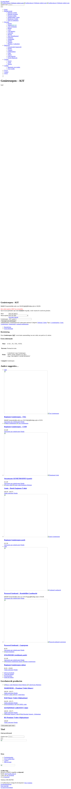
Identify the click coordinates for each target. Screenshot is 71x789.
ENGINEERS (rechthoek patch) (15, 655)
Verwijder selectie (13, 317)
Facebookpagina (8, 757)
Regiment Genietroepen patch (14, 540)
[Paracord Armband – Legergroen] (37, 621)
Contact (6, 760)
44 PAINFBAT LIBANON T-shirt (16, 708)
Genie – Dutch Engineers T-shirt (15, 488)
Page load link (4, 786)
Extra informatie (8, 328)
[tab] (37, 327)
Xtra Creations (28, 783)
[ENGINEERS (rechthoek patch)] (37, 652)
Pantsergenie (12, 324)
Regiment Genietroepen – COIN (15, 427)
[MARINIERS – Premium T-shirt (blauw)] (37, 685)
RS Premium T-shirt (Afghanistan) (16, 717)
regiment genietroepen (22, 324)
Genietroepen (4, 324)
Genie (61, 322)
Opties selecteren (8, 493)
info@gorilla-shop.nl (10, 774)
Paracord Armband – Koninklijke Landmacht (20, 593)
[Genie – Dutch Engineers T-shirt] (37, 485)
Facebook (11, 775)
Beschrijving (7, 327)
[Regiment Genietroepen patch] (37, 515)
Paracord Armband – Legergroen (16, 645)
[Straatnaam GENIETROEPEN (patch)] (37, 454)
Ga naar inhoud (5, 1)
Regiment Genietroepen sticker (15, 665)
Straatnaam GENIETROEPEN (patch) (18, 478)
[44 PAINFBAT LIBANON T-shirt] (37, 704)
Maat (2, 313)
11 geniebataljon (54, 322)
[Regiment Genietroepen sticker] (37, 661)
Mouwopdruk (4, 315)
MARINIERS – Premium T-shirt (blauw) (18, 688)
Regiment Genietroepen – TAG (15, 417)
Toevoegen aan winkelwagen (8, 321)
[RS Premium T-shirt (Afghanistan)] (37, 714)
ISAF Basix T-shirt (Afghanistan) (16, 698)
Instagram (6, 777)
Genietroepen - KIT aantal (8, 319)
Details (22, 421)
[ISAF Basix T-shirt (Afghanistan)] (37, 694)
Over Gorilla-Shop (9, 759)
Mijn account (7, 762)
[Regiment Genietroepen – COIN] (37, 423)
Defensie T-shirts (42, 322)
